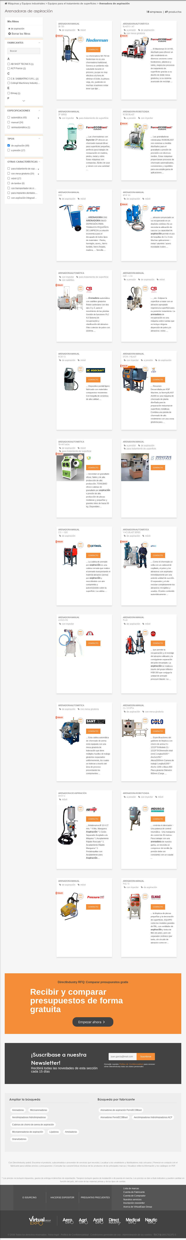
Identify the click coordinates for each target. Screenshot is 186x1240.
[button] (23, 42)
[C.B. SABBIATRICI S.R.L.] (98, 289)
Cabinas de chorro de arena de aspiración (33, 1124)
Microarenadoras (38, 1110)
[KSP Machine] (163, 369)
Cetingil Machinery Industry (25, 83)
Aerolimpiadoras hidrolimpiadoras (29, 1117)
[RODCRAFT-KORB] (98, 369)
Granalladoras (19, 1139)
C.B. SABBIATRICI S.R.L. (25, 78)
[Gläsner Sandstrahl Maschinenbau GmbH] (98, 633)
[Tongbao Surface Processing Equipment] (98, 457)
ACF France (18, 68)
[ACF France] (98, 208)
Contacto (93, 50)
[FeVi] (163, 633)
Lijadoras (54, 1132)
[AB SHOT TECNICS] (98, 809)
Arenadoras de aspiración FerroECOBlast (120, 1110)
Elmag (15, 93)
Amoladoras (71, 1132)
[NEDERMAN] (98, 39)
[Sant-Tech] (98, 721)
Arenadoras (18, 1110)
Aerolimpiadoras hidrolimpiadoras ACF (153, 1117)
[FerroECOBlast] (163, 39)
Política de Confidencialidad (131, 1064)
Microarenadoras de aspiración (27, 1132)
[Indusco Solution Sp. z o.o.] (163, 809)
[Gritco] (163, 545)
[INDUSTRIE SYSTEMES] (163, 457)
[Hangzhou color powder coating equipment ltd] (163, 721)
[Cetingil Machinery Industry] (98, 545)
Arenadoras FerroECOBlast (114, 1117)
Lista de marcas (131, 1188)
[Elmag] (163, 897)
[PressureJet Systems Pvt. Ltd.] (98, 897)
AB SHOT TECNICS (22, 64)
